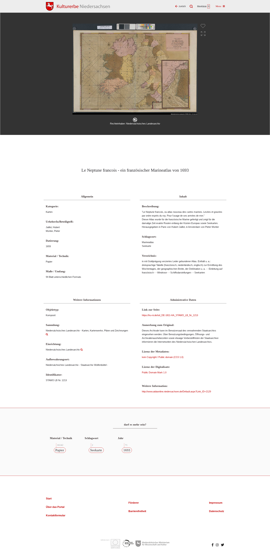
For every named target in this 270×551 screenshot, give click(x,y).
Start (49, 498)
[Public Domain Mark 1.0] (135, 120)
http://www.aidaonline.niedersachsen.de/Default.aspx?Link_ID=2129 (176, 391)
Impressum (215, 502)
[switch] (203, 26)
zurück (182, 6)
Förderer (133, 502)
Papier (59, 450)
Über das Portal (55, 507)
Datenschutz (216, 511)
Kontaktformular (55, 515)
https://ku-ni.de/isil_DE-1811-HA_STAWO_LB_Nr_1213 (170, 315)
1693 (126, 450)
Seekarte (96, 450)
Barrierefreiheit (137, 511)
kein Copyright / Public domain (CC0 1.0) (162, 357)
